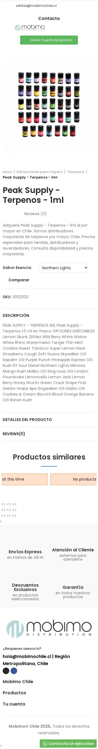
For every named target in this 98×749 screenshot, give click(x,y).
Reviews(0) (14, 434)
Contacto (49, 18)
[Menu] (5, 28)
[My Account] (92, 28)
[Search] (83, 28)
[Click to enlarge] (12, 153)
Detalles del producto (27, 419)
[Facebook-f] (53, 13)
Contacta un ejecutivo (71, 743)
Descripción (16, 315)
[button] (5, 5)
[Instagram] (44, 13)
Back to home (92, 174)
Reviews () (35, 214)
